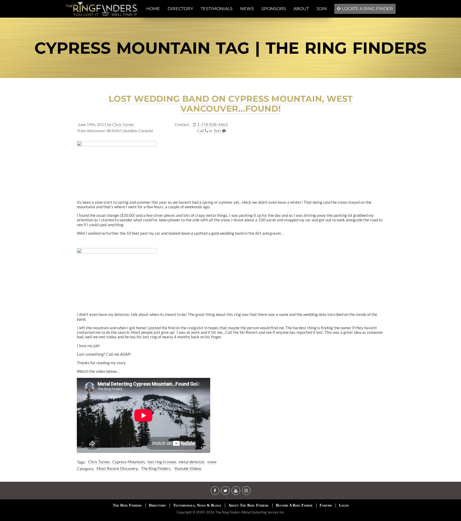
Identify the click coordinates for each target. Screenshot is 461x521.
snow (211, 461)
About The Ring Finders (248, 505)
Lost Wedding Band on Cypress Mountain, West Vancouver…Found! (231, 103)
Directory (157, 505)
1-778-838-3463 (212, 124)
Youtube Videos (187, 468)
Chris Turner (123, 124)
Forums (326, 505)
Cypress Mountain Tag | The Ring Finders (230, 48)
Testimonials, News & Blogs (197, 505)
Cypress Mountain (128, 461)
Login (344, 505)
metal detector (191, 461)
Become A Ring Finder (294, 505)
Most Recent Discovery (117, 468)
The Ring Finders (155, 468)
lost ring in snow (162, 461)
